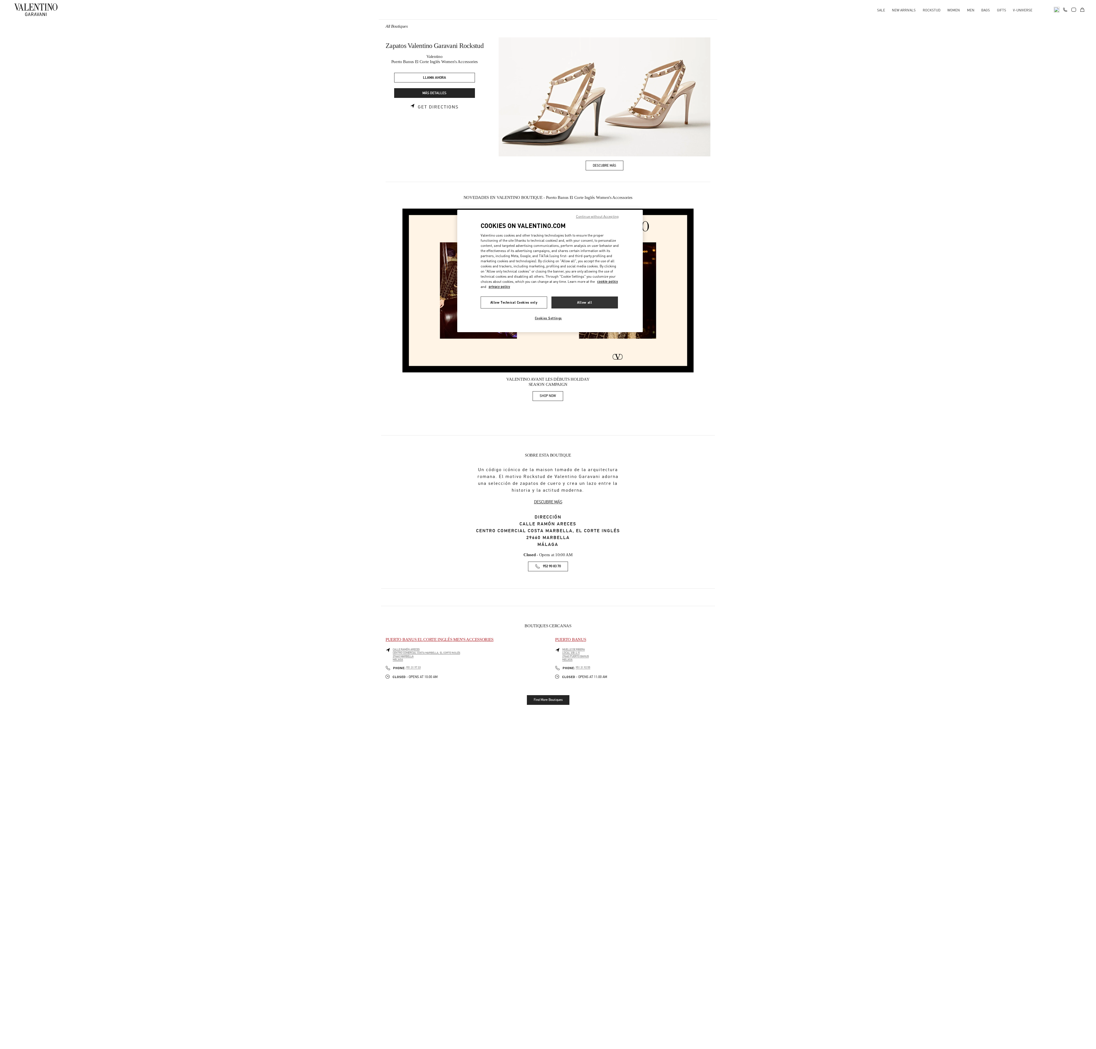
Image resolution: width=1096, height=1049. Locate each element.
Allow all (584, 302)
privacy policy (499, 287)
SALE (881, 10)
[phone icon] (1065, 9)
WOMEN (953, 10)
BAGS (985, 10)
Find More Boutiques (548, 700)
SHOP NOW (551, 397)
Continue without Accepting (597, 216)
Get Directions (438, 107)
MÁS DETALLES (434, 93)
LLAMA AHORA (434, 78)
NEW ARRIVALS (904, 10)
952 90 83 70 (552, 566)
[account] (1073, 10)
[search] (1056, 10)
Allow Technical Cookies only (514, 302)
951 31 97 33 (413, 667)
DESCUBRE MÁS (548, 502)
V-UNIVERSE (1022, 10)
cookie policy (607, 281)
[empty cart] (1082, 10)
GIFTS (1001, 10)
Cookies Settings (548, 318)
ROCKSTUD (931, 10)
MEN (970, 10)
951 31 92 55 (583, 667)
